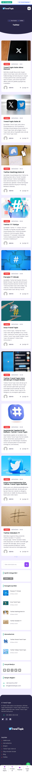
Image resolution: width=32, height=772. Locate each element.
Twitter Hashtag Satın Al (14, 172)
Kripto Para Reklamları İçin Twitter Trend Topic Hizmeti (15, 483)
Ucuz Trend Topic (11, 327)
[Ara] (26, 564)
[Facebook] (10, 719)
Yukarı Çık (27, 769)
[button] (29, 8)
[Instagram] (6, 719)
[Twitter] (15, 670)
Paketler (19, 770)
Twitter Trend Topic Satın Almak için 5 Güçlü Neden (14, 379)
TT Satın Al (12, 769)
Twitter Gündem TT (12, 533)
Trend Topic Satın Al (12, 121)
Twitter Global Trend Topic (18, 639)
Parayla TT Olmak (11, 277)
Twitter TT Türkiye (11, 224)
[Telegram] (4, 670)
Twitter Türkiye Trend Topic (18, 650)
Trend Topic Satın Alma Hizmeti (13, 68)
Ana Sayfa (4, 769)
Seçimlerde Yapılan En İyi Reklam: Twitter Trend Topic (15, 431)
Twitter (7, 64)
